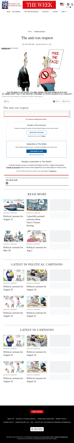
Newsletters (45, 11)
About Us (10, 419)
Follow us (57, 101)
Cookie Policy (8, 422)
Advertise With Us (22, 422)
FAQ (32, 422)
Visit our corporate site (61, 437)
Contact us (52, 171)
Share (8, 101)
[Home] (8, 11)
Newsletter (67, 101)
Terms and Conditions (45, 419)
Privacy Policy (61, 419)
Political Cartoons (39, 31)
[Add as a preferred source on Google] (37, 429)
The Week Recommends (31, 11)
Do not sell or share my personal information (53, 422)
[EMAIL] (7, 183)
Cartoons (55, 11)
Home (30, 31)
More (63, 11)
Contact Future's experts (26, 419)
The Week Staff (29, 44)
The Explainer (16, 11)
